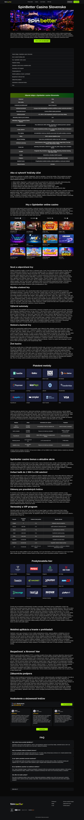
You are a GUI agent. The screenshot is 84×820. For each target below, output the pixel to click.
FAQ (13, 85)
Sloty (65, 218)
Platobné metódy (16, 62)
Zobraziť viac (42, 729)
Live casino (33, 218)
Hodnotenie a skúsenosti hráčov (19, 82)
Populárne (17, 218)
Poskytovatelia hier (16, 71)
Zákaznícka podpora (16, 79)
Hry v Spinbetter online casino (19, 59)
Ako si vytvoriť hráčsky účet (18, 57)
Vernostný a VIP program (18, 68)
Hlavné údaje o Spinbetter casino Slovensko (22, 54)
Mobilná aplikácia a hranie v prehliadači (21, 74)
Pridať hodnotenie (66, 704)
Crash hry (49, 218)
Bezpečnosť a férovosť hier (18, 76)
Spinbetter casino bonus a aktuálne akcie (21, 65)
